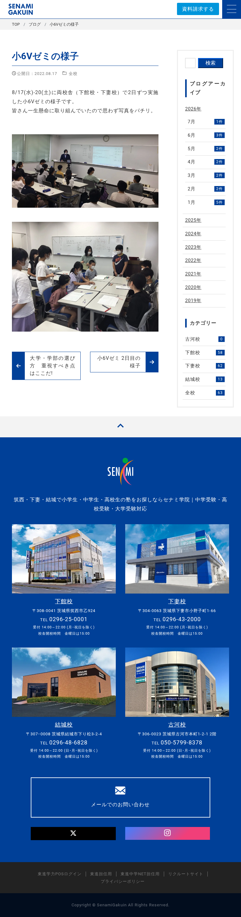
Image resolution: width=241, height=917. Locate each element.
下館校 (204, 352)
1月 (205, 202)
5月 (205, 149)
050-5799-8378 (181, 742)
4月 (205, 162)
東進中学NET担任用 (140, 874)
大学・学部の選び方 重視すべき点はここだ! (52, 365)
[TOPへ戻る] (120, 426)
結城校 (204, 379)
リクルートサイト (185, 874)
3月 (205, 175)
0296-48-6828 (68, 742)
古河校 (204, 339)
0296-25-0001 (68, 619)
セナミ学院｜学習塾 (20, 9)
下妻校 (204, 366)
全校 (73, 73)
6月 (205, 135)
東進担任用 (101, 874)
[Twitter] (73, 833)
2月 (205, 189)
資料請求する (198, 9)
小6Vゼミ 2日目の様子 (119, 362)
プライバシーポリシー (123, 881)
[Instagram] (167, 833)
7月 (205, 122)
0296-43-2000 (182, 619)
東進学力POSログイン (60, 874)
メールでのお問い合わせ (120, 805)
